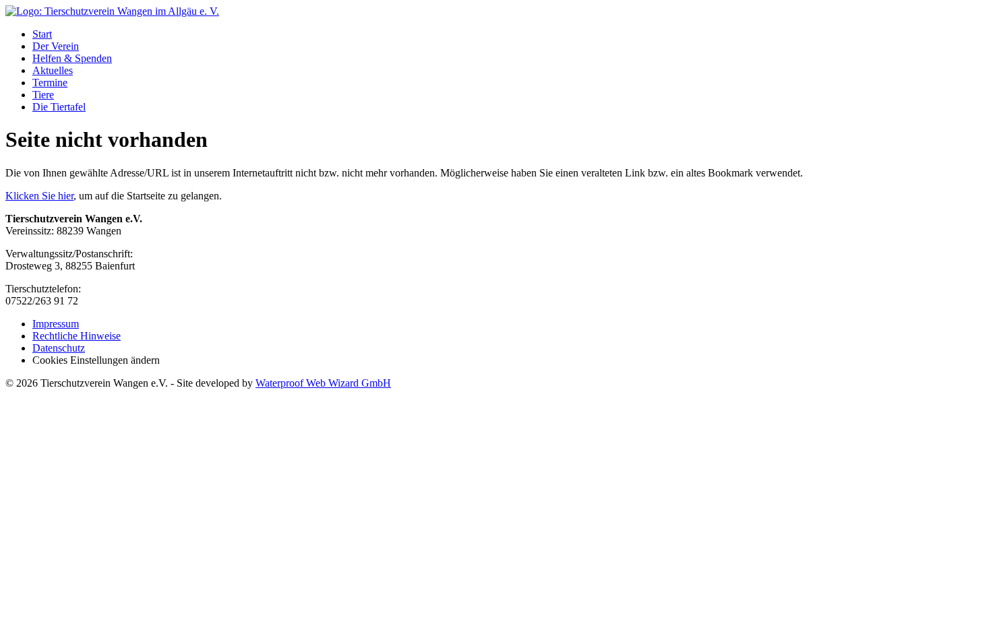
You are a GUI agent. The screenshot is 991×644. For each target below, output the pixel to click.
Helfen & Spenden (72, 58)
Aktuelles (52, 70)
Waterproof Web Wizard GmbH (323, 383)
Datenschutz (58, 348)
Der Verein (55, 46)
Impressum (55, 323)
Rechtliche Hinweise (76, 336)
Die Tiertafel (59, 106)
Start (42, 34)
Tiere (43, 94)
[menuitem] (509, 34)
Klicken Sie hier (39, 195)
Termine (49, 82)
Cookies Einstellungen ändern (96, 360)
